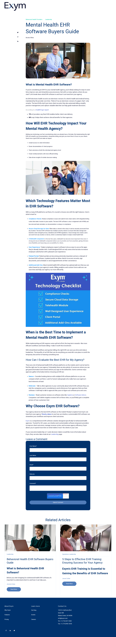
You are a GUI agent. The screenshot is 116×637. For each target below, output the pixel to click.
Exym (27, 421)
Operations (65, 554)
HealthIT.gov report (42, 110)
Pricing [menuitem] (7, 619)
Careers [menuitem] (33, 619)
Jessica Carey (11, 584)
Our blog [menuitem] (33, 610)
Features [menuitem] (7, 615)
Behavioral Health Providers (34, 19)
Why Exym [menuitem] (8, 610)
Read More (14, 589)
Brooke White (30, 37)
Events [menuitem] (33, 615)
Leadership (48, 19)
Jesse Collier (66, 578)
